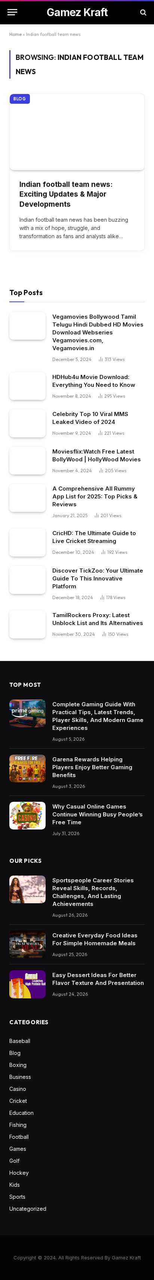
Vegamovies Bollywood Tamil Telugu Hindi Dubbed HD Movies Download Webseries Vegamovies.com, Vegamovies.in (98, 332)
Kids (14, 1185)
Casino (17, 1089)
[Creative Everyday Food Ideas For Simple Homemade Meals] (27, 945)
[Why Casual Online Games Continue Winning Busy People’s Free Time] (27, 816)
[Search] (143, 12)
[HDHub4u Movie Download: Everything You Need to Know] (27, 386)
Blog (19, 98)
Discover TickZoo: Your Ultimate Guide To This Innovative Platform (97, 578)
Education (21, 1113)
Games (17, 1149)
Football (19, 1137)
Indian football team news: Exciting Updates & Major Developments (66, 194)
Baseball (19, 1041)
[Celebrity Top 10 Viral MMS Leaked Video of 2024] (27, 423)
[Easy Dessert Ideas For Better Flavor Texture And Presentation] (27, 984)
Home (15, 34)
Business (20, 1077)
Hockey (19, 1173)
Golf (14, 1161)
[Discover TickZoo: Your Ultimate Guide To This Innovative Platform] (27, 580)
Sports (17, 1196)
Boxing (18, 1065)
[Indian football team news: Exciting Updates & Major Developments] (77, 132)
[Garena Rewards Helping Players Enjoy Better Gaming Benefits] (27, 769)
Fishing (18, 1125)
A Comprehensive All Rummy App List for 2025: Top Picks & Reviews (95, 496)
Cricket (18, 1101)
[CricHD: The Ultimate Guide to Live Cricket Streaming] (27, 542)
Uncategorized (27, 1208)
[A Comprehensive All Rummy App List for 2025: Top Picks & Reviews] (27, 498)
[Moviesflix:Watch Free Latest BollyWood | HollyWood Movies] (27, 461)
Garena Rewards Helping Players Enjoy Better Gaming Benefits (92, 767)
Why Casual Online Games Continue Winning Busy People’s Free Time (97, 814)
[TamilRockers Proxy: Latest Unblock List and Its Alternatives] (27, 624)
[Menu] (12, 12)
